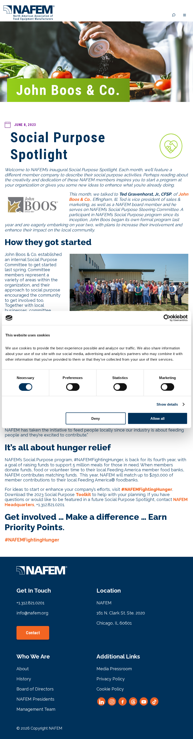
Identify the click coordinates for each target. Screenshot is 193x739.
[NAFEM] (29, 19)
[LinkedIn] (101, 701)
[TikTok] (154, 701)
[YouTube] (144, 701)
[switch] (73, 387)
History (23, 678)
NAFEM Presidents (35, 699)
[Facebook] (122, 701)
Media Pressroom (114, 668)
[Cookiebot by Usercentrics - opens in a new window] (167, 317)
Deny (95, 418)
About (22, 668)
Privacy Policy (110, 678)
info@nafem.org (32, 612)
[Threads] (133, 701)
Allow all (157, 418)
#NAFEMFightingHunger (32, 540)
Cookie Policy (110, 689)
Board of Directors (35, 689)
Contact (33, 632)
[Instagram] (112, 701)
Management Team (35, 709)
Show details (167, 404)
